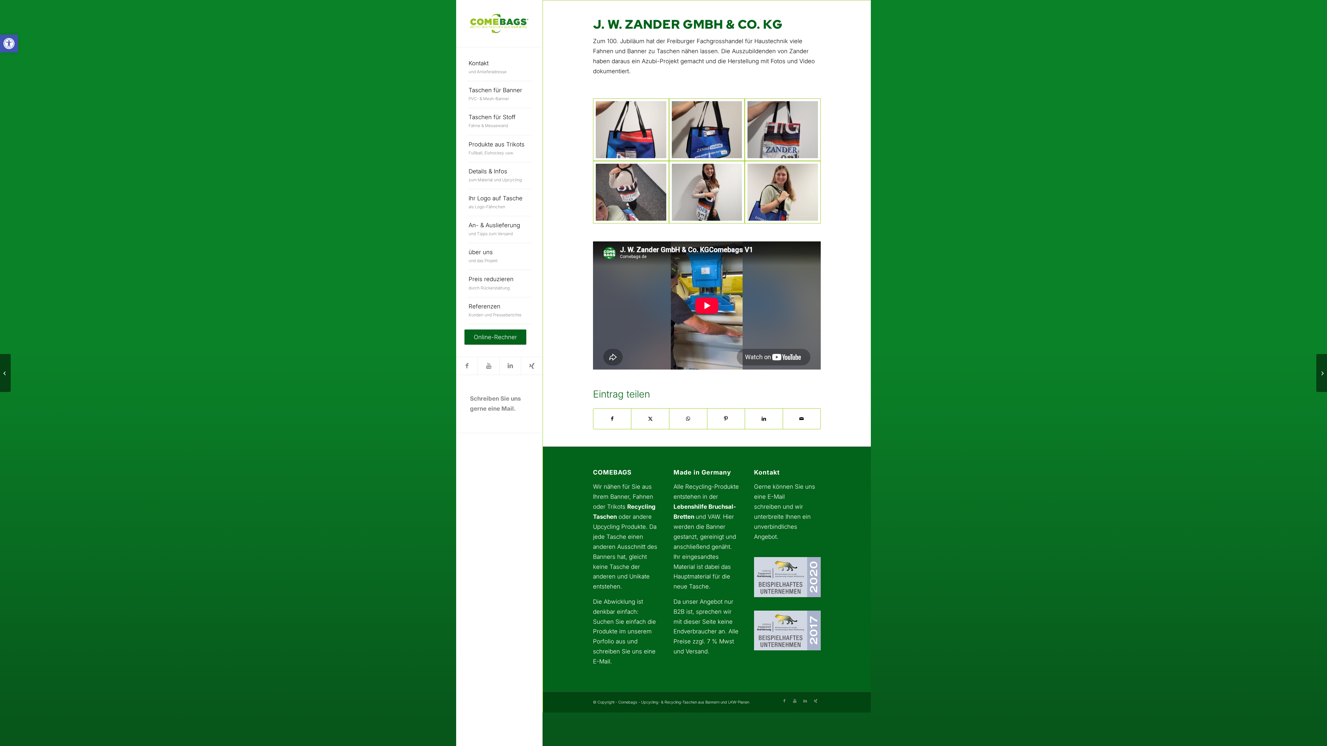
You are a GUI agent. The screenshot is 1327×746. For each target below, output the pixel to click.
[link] (9, 43)
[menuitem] (499, 67)
